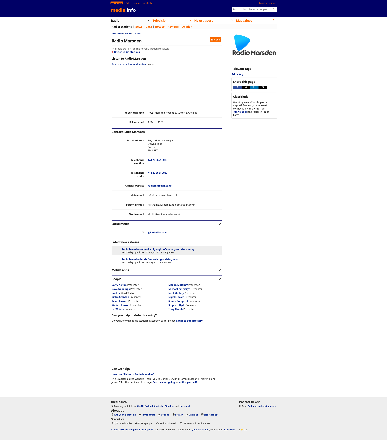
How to (160, 26)
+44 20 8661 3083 (157, 160)
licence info (229, 429)
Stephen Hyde (176, 305)
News (138, 26)
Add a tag (237, 74)
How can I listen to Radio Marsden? (133, 374)
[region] (167, 89)
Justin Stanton (120, 297)
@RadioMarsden (157, 232)
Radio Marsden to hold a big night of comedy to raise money (158, 249)
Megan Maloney (178, 285)
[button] (237, 87)
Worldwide (117, 3)
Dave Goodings (121, 289)
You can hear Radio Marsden (129, 64)
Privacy (179, 414)
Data (148, 26)
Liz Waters (118, 309)
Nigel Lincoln (176, 297)
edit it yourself (188, 382)
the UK (140, 406)
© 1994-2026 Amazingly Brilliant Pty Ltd (132, 429)
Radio (128, 33)
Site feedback (211, 414)
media (123, 10)
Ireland (136, 3)
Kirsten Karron (120, 305)
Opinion (187, 26)
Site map (193, 414)
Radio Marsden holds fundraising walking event (151, 259)
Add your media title (125, 414)
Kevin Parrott (120, 301)
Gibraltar (169, 406)
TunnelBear (240, 111)
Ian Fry (116, 293)
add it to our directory (189, 320)
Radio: (116, 26)
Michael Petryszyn (179, 289)
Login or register (267, 3)
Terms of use (148, 414)
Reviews (173, 26)
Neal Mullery (176, 293)
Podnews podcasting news (262, 406)
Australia (148, 3)
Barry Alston (119, 285)
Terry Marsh (175, 309)
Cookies (165, 414)
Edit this (216, 39)
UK (127, 3)
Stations (126, 26)
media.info (117, 33)
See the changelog (164, 382)
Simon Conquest (178, 301)
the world (185, 406)
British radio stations (127, 52)
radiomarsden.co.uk (160, 185)
